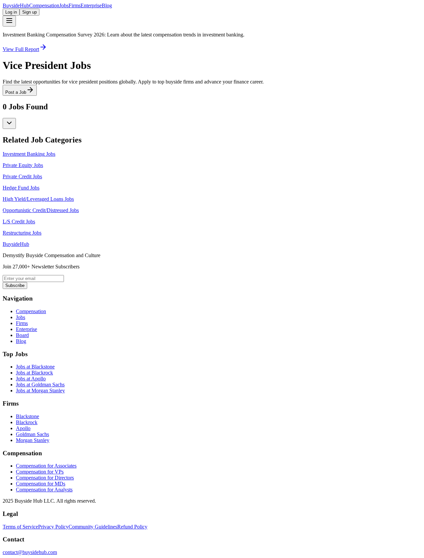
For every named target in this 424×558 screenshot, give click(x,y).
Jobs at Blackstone (35, 366)
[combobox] (9, 123)
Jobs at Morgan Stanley (40, 390)
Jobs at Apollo (31, 378)
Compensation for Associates (46, 466)
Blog (107, 5)
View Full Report (21, 49)
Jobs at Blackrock (34, 372)
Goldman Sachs (32, 434)
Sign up (29, 12)
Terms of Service (20, 527)
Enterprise (91, 5)
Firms (74, 5)
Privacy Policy (53, 527)
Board (22, 335)
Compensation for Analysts (44, 489)
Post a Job (15, 92)
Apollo (23, 428)
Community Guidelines (93, 527)
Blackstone (27, 416)
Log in (11, 12)
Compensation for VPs (40, 471)
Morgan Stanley (32, 440)
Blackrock (26, 422)
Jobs (64, 5)
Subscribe (15, 285)
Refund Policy (132, 527)
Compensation (44, 5)
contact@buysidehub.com (30, 552)
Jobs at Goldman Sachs (40, 384)
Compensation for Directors (45, 477)
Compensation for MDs (40, 483)
